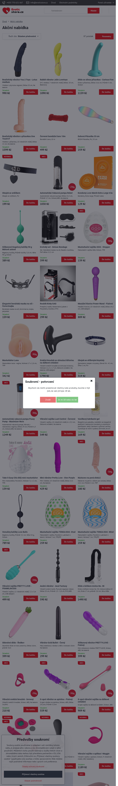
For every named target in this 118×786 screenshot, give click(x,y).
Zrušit (48, 400)
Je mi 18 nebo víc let (67, 400)
